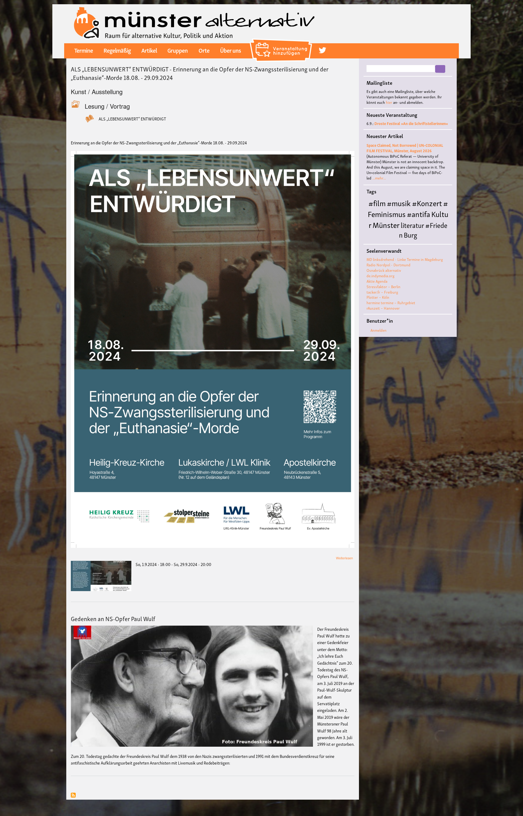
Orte (204, 50)
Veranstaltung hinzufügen (282, 41)
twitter (322, 50)
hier (389, 102)
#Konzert (427, 202)
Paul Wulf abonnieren (73, 795)
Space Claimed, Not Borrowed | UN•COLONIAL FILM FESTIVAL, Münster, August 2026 (405, 148)
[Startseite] (194, 23)
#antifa (418, 213)
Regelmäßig (117, 50)
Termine (83, 50)
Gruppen (177, 50)
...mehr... (379, 178)
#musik (399, 202)
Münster (386, 224)
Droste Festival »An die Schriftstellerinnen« (411, 123)
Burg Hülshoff (392, 239)
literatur (412, 224)
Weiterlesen (344, 558)
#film (377, 202)
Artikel (149, 50)
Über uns (230, 50)
